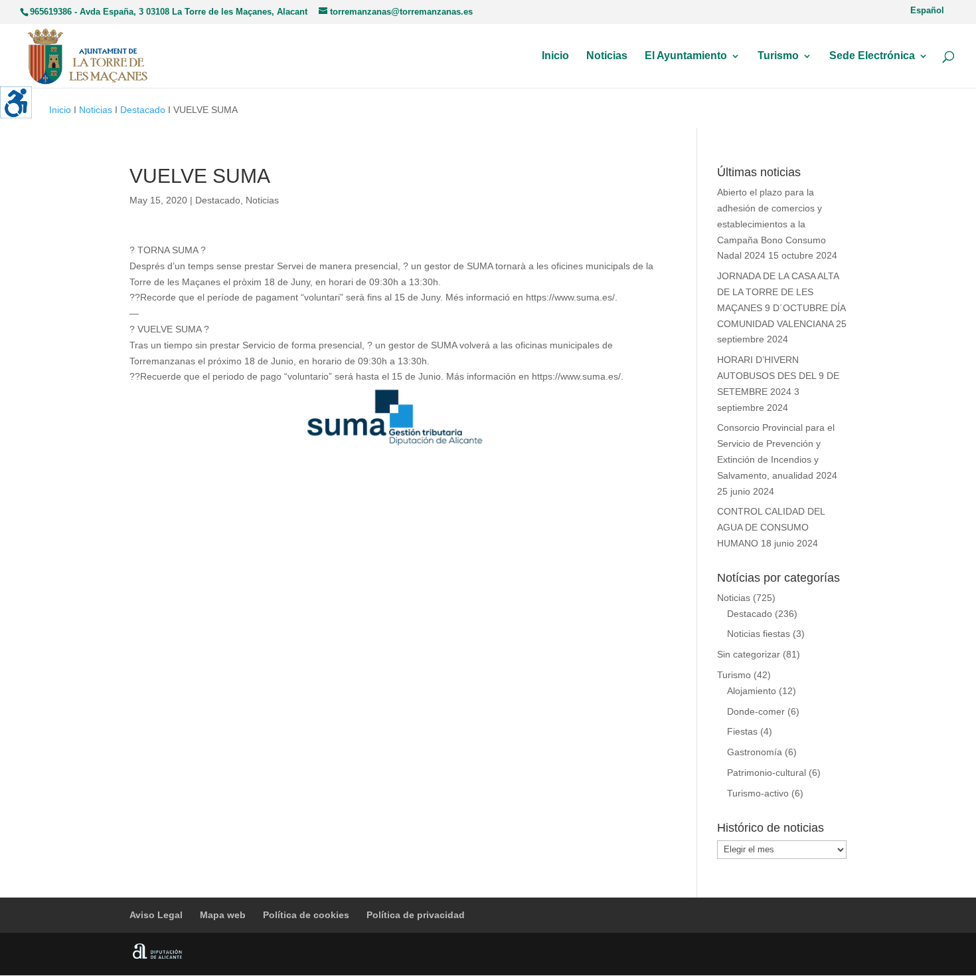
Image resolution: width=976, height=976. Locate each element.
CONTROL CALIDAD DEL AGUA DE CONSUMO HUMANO (771, 527)
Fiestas (742, 731)
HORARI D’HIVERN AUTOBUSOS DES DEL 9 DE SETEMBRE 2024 (778, 375)
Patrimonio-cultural (766, 772)
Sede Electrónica (872, 56)
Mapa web (223, 915)
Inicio (555, 56)
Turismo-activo (758, 793)
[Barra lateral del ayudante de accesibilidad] (16, 102)
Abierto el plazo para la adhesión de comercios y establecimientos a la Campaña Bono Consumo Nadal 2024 (771, 224)
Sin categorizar (748, 654)
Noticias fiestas (758, 633)
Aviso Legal (156, 915)
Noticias (606, 56)
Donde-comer (756, 711)
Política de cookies (306, 915)
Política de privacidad (415, 915)
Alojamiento (751, 690)
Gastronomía (754, 752)
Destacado (142, 109)
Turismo (778, 56)
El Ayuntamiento (686, 56)
